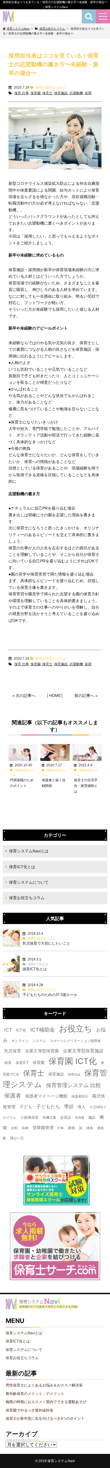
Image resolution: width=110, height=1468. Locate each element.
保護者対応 (79, 1096)
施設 (92, 1117)
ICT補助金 (42, 1030)
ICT (8, 1030)
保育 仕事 (21, 93)
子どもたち (48, 1106)
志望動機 (76, 93)
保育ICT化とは (22, 866)
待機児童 (49, 1118)
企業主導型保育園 (42, 1051)
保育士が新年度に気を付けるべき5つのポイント (45, 1418)
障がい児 (17, 1138)
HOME (55, 695)
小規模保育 (29, 1117)
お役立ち (75, 1028)
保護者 (12, 1095)
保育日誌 (74, 1074)
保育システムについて (29, 882)
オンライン (20, 1041)
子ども (25, 1107)
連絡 (89, 1128)
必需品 (65, 1117)
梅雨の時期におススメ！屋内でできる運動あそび (46, 1402)
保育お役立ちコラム (51, 87)
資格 (71, 1128)
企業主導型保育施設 (83, 1050)
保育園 (35, 93)
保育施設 (61, 93)
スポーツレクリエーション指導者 (75, 1041)
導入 (81, 1107)
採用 (88, 93)
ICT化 (21, 1030)
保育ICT (22, 1063)
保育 (8, 1063)
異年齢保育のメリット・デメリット (35, 1394)
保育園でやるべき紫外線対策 (29, 1410)
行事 (61, 1128)
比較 (14, 1128)
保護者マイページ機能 (46, 1096)
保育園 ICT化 (73, 1061)
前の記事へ (84, 695)
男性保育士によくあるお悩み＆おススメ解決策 (44, 1385)
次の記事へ (26, 695)
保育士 (47, 93)
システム (39, 1041)
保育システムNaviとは (29, 851)
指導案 (79, 1117)
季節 (69, 1106)
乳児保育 (12, 1050)
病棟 (25, 1128)
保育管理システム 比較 (73, 1085)
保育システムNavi (61, 1461)
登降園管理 (43, 1127)
